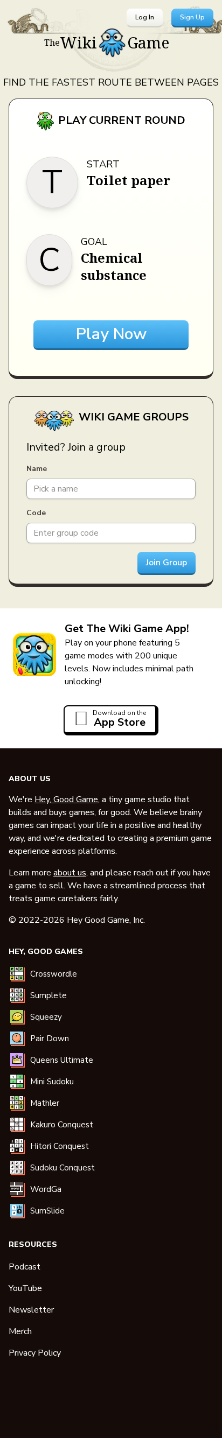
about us (69, 873)
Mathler (44, 1103)
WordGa (45, 1189)
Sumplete (48, 995)
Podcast (24, 1267)
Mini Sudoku (52, 1081)
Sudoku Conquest (62, 1167)
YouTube (25, 1288)
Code (36, 513)
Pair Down (49, 1038)
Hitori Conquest (59, 1146)
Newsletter (31, 1310)
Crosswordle (53, 974)
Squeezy (46, 1017)
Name (36, 469)
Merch (20, 1331)
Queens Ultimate (61, 1060)
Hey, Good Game (66, 799)
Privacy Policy (35, 1353)
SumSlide (47, 1210)
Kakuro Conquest (61, 1124)
